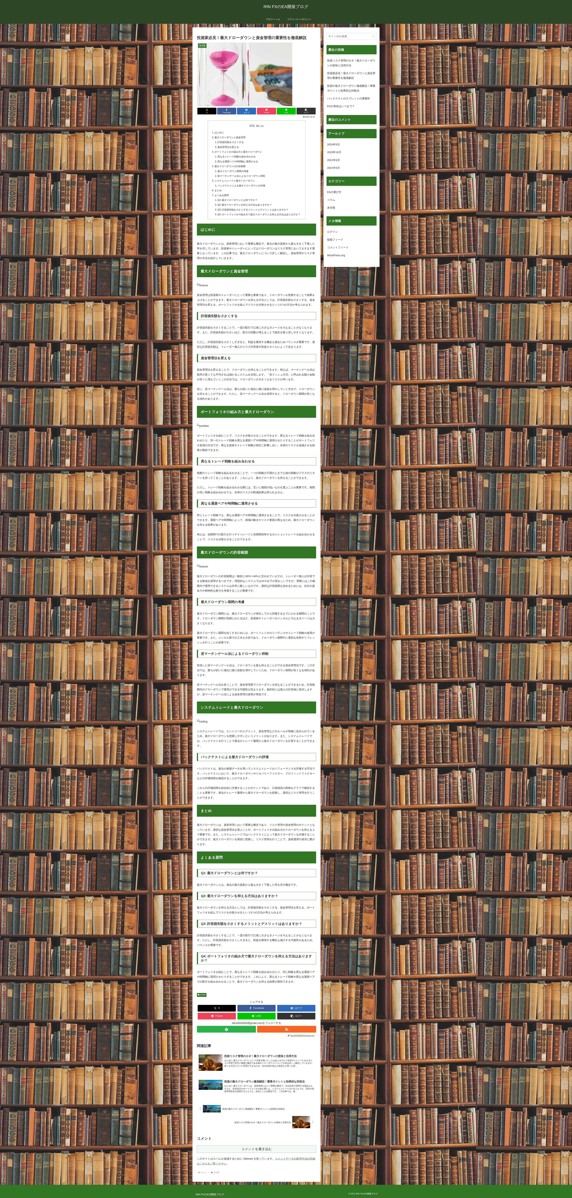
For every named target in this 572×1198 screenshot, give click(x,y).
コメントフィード (338, 247)
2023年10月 (334, 152)
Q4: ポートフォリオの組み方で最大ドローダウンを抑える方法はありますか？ (258, 214)
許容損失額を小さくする (230, 142)
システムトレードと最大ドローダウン (234, 180)
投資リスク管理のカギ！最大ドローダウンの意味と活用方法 (351, 63)
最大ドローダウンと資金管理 (229, 137)
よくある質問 (221, 195)
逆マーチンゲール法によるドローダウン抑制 (241, 176)
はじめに (219, 132)
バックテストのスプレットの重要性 (348, 98)
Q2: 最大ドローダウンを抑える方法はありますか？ (244, 204)
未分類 (203, 995)
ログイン (332, 231)
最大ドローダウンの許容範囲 (229, 166)
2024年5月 (333, 144)
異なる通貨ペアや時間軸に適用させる (237, 161)
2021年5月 (333, 167)
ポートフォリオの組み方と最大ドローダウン (238, 151)
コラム (331, 199)
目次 (252, 125)
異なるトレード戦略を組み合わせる (236, 156)
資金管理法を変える (228, 147)
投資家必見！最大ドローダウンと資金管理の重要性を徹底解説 (351, 75)
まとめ (218, 190)
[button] (306, 111)
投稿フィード (335, 239)
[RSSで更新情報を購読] (286, 1029)
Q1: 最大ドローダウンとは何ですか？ (237, 200)
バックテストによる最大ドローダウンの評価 (241, 185)
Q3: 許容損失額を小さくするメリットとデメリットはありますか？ (253, 209)
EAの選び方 (334, 192)
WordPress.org (336, 255)
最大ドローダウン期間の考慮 (232, 171)
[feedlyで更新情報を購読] (226, 1029)
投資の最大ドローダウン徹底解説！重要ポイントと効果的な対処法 (351, 88)
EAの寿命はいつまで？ (341, 106)
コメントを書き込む (256, 1149)
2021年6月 (333, 160)
